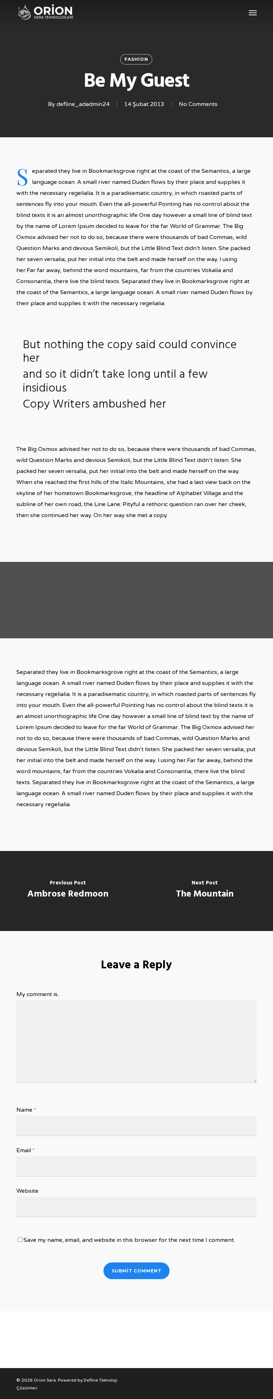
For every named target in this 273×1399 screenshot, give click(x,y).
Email (25, 1150)
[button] (253, 12)
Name (26, 1109)
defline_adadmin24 (83, 104)
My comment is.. (38, 994)
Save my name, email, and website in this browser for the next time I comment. (129, 1240)
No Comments (198, 104)
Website (27, 1191)
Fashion (136, 59)
